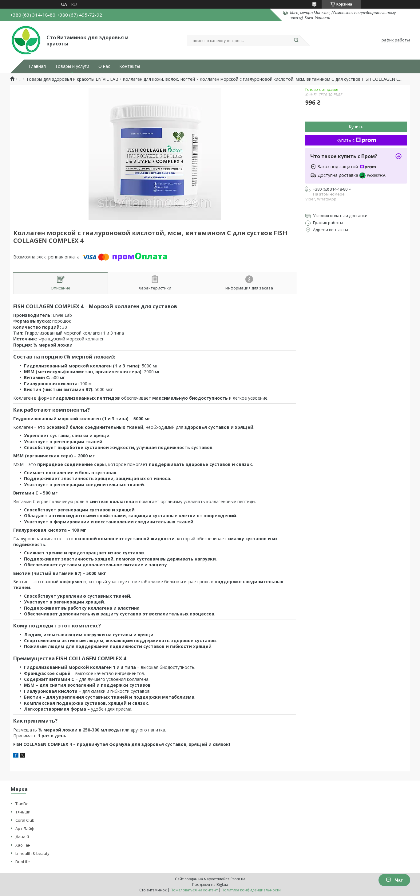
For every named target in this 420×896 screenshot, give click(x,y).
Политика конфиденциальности (251, 890)
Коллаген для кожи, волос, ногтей (159, 79)
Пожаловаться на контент (194, 890)
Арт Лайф (24, 828)
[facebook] (15, 756)
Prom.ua (238, 879)
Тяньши (22, 812)
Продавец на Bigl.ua (210, 884)
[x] (22, 756)
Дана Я (22, 837)
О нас (104, 66)
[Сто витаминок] (25, 40)
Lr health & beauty (32, 853)
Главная (37, 66)
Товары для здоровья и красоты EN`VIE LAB (72, 79)
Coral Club (24, 820)
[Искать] (296, 40)
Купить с (345, 140)
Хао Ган (22, 845)
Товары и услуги (72, 66)
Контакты (129, 66)
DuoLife (22, 861)
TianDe (22, 803)
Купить (356, 127)
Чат (399, 880)
